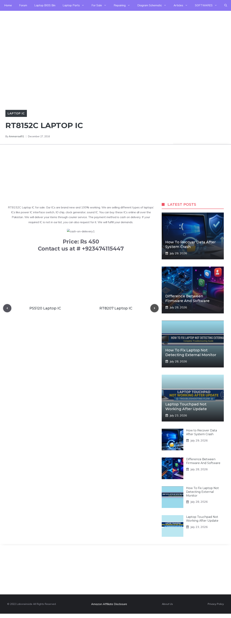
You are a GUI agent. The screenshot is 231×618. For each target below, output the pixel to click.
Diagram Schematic (149, 5)
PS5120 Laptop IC (45, 308)
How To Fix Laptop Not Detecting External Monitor (202, 491)
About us (167, 604)
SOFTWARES (204, 5)
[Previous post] (7, 308)
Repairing (120, 5)
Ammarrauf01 (16, 136)
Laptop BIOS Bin (44, 5)
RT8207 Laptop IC (115, 308)
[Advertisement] (108, 36)
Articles (178, 5)
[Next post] (154, 308)
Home (8, 5)
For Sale (96, 5)
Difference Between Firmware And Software (203, 461)
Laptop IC (16, 113)
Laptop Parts (71, 5)
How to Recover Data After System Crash (201, 432)
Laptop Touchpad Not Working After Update (202, 518)
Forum (23, 5)
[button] (226, 5)
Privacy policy (216, 604)
